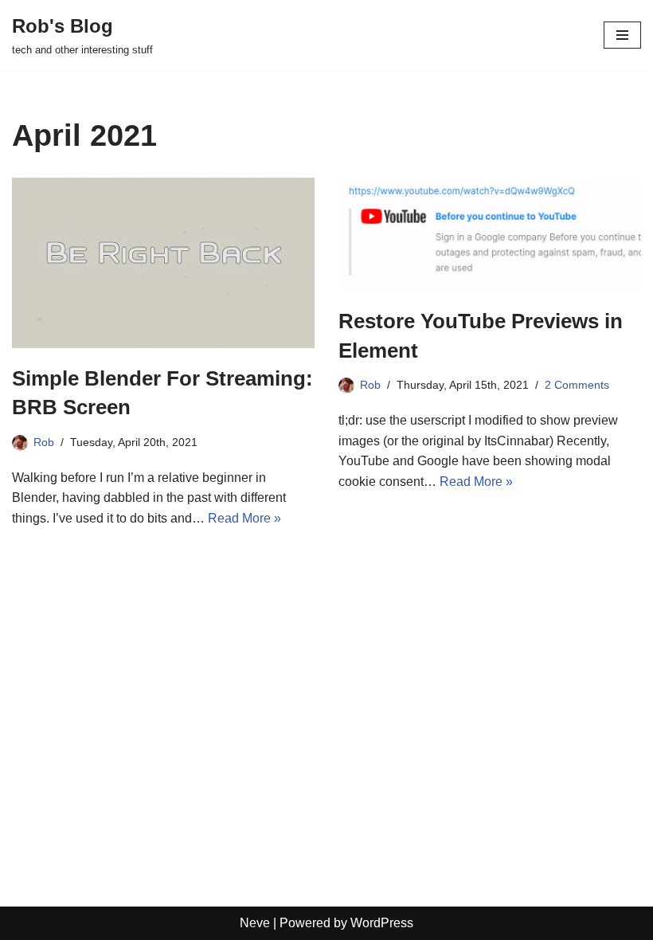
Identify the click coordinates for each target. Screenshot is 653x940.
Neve (255, 923)
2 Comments (577, 384)
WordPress (381, 923)
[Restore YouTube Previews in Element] (489, 234)
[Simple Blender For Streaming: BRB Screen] (163, 263)
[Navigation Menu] (622, 35)
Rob (43, 442)
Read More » (244, 518)
